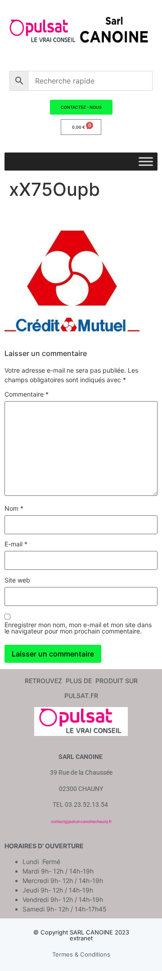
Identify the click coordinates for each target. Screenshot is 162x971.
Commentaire (26, 394)
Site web (17, 580)
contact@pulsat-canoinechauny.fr (81, 821)
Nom (13, 508)
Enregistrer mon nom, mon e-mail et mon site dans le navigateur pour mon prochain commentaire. (78, 628)
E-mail (15, 544)
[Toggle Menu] (146, 161)
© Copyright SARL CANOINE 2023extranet (81, 935)
